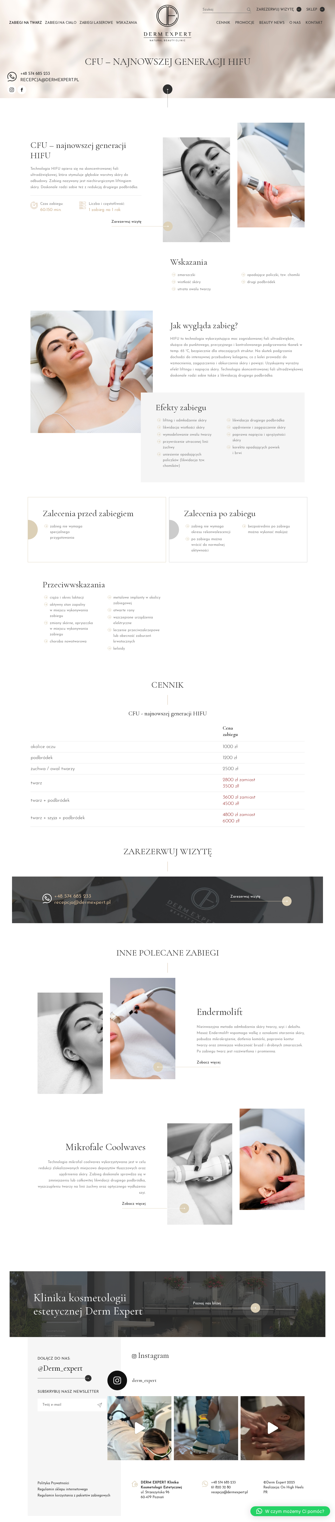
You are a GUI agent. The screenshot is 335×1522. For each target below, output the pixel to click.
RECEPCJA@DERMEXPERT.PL (49, 80)
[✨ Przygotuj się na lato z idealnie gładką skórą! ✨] (139, 1428)
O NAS (295, 23)
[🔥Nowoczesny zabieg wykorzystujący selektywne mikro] (206, 1428)
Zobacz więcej (208, 1062)
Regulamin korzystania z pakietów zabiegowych (74, 1495)
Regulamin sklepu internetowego (63, 1489)
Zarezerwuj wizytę (275, 10)
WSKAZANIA (126, 23)
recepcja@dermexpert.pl (82, 902)
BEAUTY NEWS (271, 23)
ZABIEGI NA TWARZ (25, 23)
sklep (312, 10)
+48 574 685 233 (35, 74)
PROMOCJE (244, 23)
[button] (290, 1511)
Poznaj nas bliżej (207, 1303)
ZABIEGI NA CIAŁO (61, 23)
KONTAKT (314, 23)
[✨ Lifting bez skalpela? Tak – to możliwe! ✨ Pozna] (273, 1428)
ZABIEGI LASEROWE (96, 23)
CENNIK (223, 23)
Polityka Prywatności (53, 1483)
